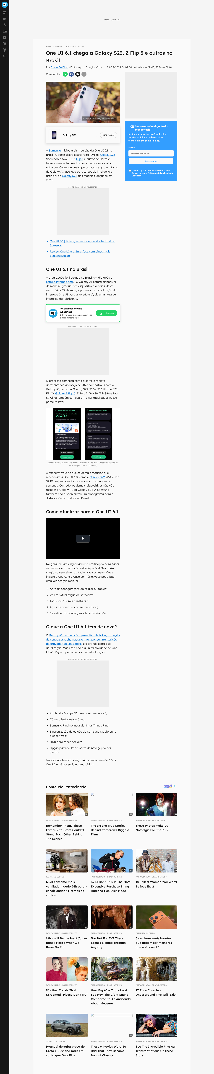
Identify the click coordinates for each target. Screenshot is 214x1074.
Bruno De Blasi (59, 67)
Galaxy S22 (97, 477)
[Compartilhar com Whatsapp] (65, 74)
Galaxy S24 (69, 176)
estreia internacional (59, 282)
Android (81, 46)
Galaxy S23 (107, 154)
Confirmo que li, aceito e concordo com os (152, 173)
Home (48, 46)
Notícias (58, 46)
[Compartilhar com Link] (83, 74)
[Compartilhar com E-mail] (77, 74)
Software (70, 46)
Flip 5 (79, 159)
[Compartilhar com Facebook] (71, 74)
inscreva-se (151, 161)
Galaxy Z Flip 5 (65, 393)
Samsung (55, 150)
